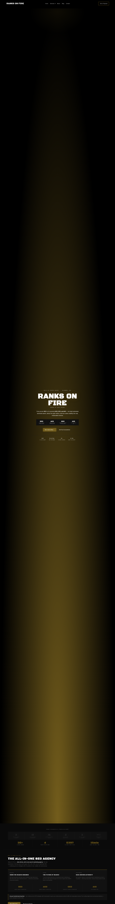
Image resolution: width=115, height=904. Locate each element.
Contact (68, 3)
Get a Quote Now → (49, 429)
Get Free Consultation (64, 429)
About (58, 3)
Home (46, 3)
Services (52, 3)
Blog (63, 3)
